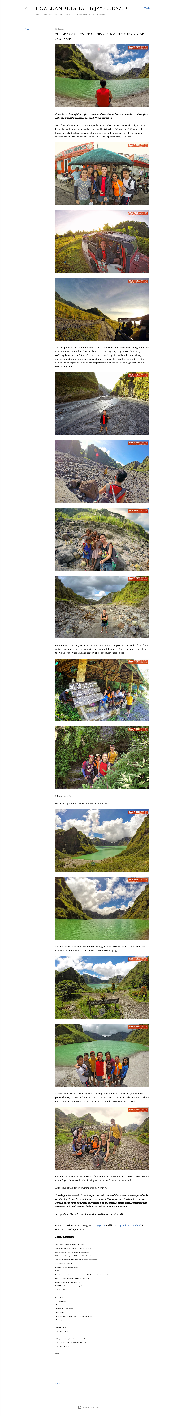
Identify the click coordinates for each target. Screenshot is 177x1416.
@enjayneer (99, 1225)
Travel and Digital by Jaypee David (81, 8)
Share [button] (27, 29)
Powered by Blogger (91, 1407)
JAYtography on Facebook (128, 1225)
